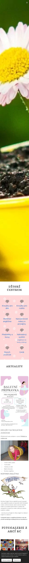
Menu (27, 2)
